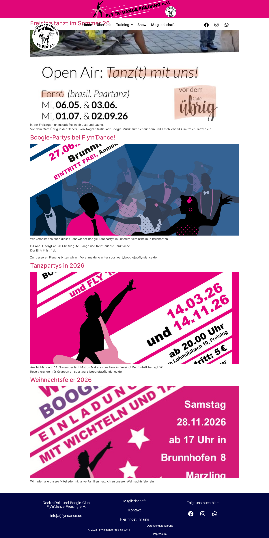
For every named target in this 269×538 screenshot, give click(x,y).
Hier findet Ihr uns (134, 519)
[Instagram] (216, 24)
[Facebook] (206, 24)
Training (122, 25)
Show (141, 25)
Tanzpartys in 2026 (57, 265)
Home (87, 25)
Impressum (160, 533)
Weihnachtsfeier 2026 (61, 379)
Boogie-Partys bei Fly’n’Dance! (72, 137)
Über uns (104, 25)
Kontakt (134, 510)
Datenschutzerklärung (160, 525)
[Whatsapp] (226, 24)
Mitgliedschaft (163, 25)
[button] (124, 24)
